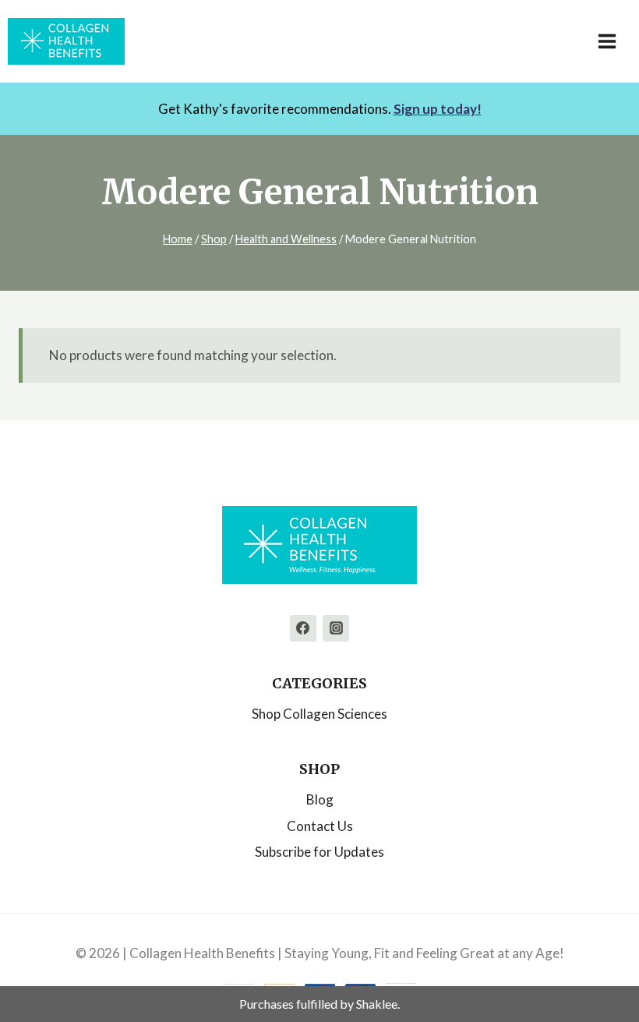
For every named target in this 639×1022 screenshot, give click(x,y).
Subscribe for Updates (319, 851)
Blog (320, 799)
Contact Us (320, 826)
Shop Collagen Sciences (319, 713)
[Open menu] (615, 41)
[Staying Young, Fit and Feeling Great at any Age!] (66, 41)
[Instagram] (336, 628)
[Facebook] (303, 628)
